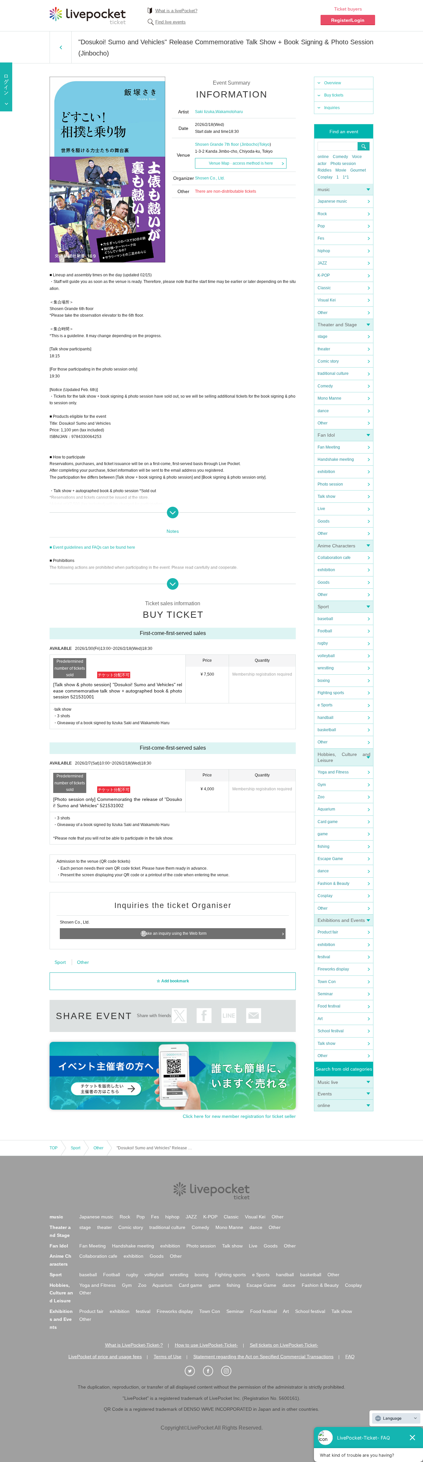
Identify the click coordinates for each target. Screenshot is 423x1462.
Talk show (326, 496)
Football (325, 631)
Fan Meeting (329, 447)
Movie (340, 170)
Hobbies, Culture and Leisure (61, 1293)
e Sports (325, 705)
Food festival (329, 1006)
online (323, 156)
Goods (323, 521)
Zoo (321, 797)
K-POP (324, 275)
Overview (332, 83)
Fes (321, 238)
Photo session (343, 163)
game (323, 834)
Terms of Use (167, 1356)
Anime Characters (336, 545)
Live (321, 508)
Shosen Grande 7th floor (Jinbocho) (227, 144)
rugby (323, 643)
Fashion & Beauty (333, 883)
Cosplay (325, 177)
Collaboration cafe (334, 557)
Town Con (327, 981)
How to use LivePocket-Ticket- (206, 1345)
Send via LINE (228, 1015)
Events (325, 1093)
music (324, 189)
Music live (328, 1082)
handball (325, 717)
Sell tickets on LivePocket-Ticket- (284, 1345)
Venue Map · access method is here (241, 163)
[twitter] (193, 1371)
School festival (331, 1031)
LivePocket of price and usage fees (105, 1356)
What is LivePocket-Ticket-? (134, 1345)
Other (322, 312)
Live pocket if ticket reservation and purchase (88, 15)
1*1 (346, 177)
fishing (323, 846)
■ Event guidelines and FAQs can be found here (92, 547)
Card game (328, 821)
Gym (322, 784)
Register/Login (348, 20)
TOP (54, 1148)
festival (324, 957)
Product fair (328, 932)
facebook (204, 1015)
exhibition (326, 471)
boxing (324, 680)
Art (320, 1018)
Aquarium (326, 809)
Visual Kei (327, 300)
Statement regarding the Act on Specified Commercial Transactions (263, 1356)
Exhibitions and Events (341, 920)
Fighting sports (331, 693)
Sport (323, 606)
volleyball (326, 655)
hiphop (324, 251)
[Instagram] (229, 1371)
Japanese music (332, 201)
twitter (179, 1015)
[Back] (61, 47)
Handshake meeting (336, 459)
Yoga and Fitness (333, 772)
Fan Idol (326, 435)
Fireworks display (333, 969)
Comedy (340, 156)
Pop (321, 226)
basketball (327, 730)
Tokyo (264, 144)
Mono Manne (329, 398)
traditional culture (333, 373)
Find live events (170, 22)
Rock (322, 214)
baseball (325, 618)
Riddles (324, 170)
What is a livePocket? (176, 10)
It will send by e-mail (253, 1015)
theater (324, 349)
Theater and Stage (337, 324)
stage (322, 336)
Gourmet (358, 170)
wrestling (326, 668)
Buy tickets (333, 95)
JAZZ (322, 263)
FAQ (350, 1356)
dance (323, 411)
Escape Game (330, 858)
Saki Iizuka (204, 111)
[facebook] (211, 1371)
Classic (324, 288)
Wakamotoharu (229, 111)
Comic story (328, 361)
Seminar (325, 994)
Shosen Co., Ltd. (210, 178)
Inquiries (332, 107)
